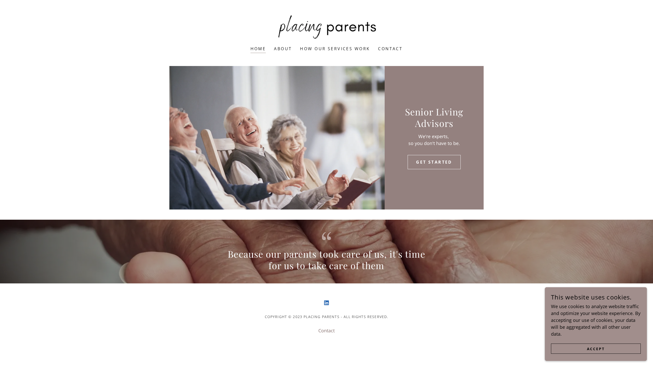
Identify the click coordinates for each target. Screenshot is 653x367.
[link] (326, 26)
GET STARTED (434, 162)
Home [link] (258, 48)
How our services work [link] (335, 48)
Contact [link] (390, 48)
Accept (596, 348)
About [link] (283, 48)
